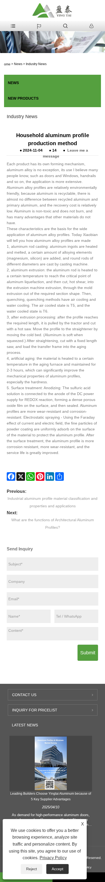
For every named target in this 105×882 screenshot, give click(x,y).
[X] (20, 476)
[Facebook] (11, 476)
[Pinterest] (40, 476)
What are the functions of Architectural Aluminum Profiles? (52, 524)
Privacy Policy (53, 857)
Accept (57, 869)
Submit (87, 652)
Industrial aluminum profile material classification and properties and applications (52, 502)
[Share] (59, 476)
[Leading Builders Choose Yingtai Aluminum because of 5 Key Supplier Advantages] (51, 763)
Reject (31, 869)
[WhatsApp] (30, 476)
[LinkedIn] (50, 476)
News (18, 64)
